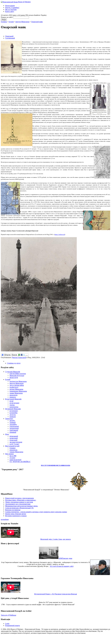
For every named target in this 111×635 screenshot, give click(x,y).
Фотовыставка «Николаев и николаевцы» (20, 500)
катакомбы (13, 413)
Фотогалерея (10, 6)
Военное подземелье (12, 510)
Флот (7, 434)
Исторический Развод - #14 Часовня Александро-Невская (55, 594)
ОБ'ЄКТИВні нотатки (18, 374)
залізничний (14, 428)
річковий (13, 432)
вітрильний (14, 436)
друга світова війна (17, 385)
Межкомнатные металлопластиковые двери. (21, 506)
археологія (13, 395)
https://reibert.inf (60, 234)
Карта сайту (9, 11)
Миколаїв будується (17, 375)
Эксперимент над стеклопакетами (17, 504)
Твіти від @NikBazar (8, 615)
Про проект (9, 454)
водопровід (14, 411)
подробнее (5, 519)
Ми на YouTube (11, 9)
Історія (11, 22)
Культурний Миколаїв (13, 399)
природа (13, 397)
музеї (11, 401)
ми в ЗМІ (13, 456)
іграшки (13, 448)
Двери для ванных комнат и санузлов (19, 502)
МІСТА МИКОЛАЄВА (63, 465)
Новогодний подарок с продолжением (19, 498)
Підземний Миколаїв (13, 409)
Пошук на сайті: (7, 17)
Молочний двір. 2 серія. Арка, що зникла (55, 539)
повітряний (14, 430)
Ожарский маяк (37, 22)
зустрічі (12, 458)
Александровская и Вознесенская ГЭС (19, 508)
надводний (14, 438)
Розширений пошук (12, 625)
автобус (12, 420)
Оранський (9, 36)
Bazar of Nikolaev (24, 2)
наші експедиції (15, 460)
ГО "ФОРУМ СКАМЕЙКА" (20, 462)
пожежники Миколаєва (18, 391)
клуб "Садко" (14, 444)
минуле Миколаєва (22, 22)
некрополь (13, 450)
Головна (4, 22)
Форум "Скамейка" (12, 7)
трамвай (13, 422)
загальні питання (16, 442)
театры (12, 405)
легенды (13, 415)
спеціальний (14, 426)
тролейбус (13, 424)
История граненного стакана (16, 516)
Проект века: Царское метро (15, 514)
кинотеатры (14, 407)
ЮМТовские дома (65, 558)
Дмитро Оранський (19, 357)
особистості (14, 387)
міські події (14, 377)
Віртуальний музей (12, 446)
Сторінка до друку (14, 363)
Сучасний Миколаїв (12, 372)
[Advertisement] (26, 32)
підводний (13, 440)
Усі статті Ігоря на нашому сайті (61, 566)
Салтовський (10, 38)
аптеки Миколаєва (16, 389)
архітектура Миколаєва (18, 381)
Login (7, 623)
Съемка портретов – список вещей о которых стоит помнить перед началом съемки (36, 512)
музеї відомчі (14, 403)
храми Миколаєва (16, 393)
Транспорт (9, 418)
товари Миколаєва (16, 452)
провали (13, 417)
